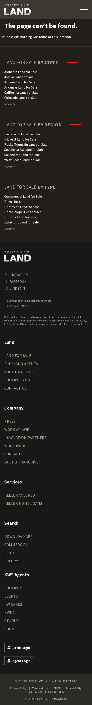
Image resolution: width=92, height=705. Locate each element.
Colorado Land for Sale (20, 97)
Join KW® (13, 588)
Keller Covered (19, 495)
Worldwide (15, 445)
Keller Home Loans (23, 503)
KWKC (9, 612)
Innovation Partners (25, 437)
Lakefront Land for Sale (21, 222)
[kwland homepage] (17, 256)
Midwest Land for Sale (20, 139)
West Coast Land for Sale (22, 160)
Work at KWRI (17, 429)
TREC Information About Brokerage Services (27, 300)
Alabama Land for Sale (20, 72)
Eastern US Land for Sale (22, 134)
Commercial (16, 544)
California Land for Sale (21, 92)
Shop (9, 628)
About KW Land (19, 371)
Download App (18, 536)
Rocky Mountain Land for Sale (25, 144)
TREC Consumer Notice (16, 305)
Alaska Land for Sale (19, 77)
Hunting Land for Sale (20, 217)
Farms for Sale (14, 201)
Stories (11, 620)
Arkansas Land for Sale (20, 87)
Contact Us (15, 388)
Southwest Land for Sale (22, 155)
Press (10, 421)
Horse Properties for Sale (23, 212)
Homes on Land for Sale (21, 207)
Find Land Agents (21, 363)
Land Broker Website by (46, 698)
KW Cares (13, 604)
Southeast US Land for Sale (24, 149)
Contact (12, 453)
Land (9, 552)
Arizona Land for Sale (19, 82)
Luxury (11, 560)
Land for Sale (17, 355)
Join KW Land (17, 380)
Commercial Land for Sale (23, 196)
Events (11, 596)
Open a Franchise (21, 462)
